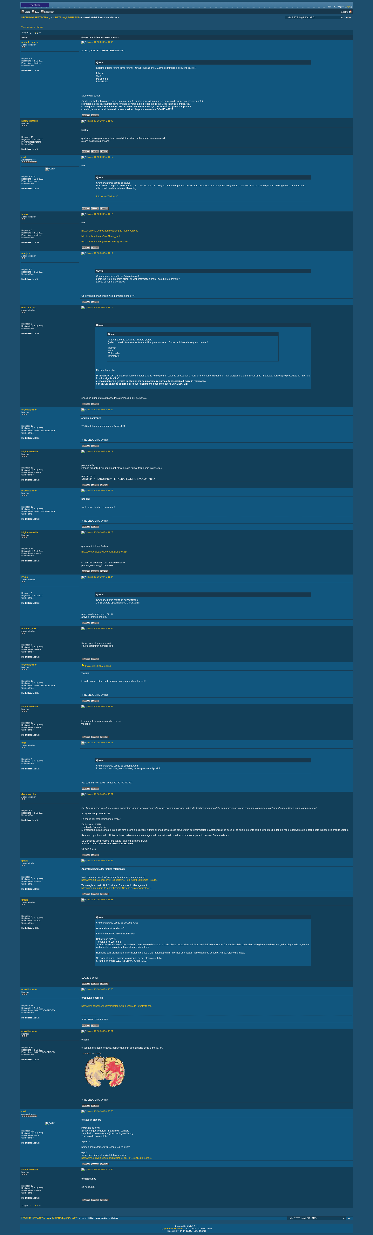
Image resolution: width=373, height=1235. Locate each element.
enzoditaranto (29, 409)
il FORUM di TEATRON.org (35, 17)
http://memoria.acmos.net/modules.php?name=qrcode (109, 230)
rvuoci (24, 577)
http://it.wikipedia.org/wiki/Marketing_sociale (104, 241)
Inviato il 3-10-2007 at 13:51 (100, 1031)
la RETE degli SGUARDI (66, 17)
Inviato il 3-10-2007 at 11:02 (100, 42)
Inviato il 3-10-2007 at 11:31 (98, 666)
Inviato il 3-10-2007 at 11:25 (100, 490)
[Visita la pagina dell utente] (95, 209)
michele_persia (29, 42)
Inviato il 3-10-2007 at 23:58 (100, 1111)
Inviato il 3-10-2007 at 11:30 (100, 628)
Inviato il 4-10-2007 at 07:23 (100, 1169)
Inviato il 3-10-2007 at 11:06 (100, 121)
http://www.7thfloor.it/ (107, 196)
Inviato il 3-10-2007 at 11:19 (100, 253)
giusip (24, 860)
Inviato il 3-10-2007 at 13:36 (100, 989)
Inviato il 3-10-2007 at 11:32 (100, 706)
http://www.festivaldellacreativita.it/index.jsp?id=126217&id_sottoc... (116, 1158)
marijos (25, 253)
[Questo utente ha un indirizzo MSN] (104, 152)
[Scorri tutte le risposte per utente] (95, 116)
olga (23, 742)
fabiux (24, 214)
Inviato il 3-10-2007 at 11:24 (100, 451)
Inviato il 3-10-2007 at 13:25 (100, 860)
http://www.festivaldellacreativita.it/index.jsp (104, 551)
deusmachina (28, 307)
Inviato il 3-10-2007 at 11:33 (100, 742)
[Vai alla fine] (349, 18)
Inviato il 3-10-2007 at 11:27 (100, 532)
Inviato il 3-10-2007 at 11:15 (100, 157)
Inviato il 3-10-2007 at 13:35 (100, 899)
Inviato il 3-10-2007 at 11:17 (100, 214)
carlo (24, 157)
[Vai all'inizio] (349, 1218)
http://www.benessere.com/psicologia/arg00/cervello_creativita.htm (116, 1006)
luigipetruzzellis (29, 121)
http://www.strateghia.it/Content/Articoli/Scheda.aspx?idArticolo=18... (117, 888)
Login (347, 6)
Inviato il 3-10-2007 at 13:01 (100, 794)
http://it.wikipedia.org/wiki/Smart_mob (100, 236)
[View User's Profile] (85, 116)
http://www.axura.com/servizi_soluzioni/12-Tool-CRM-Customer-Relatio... (119, 880)
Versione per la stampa (32, 27)
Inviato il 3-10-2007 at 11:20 (100, 307)
